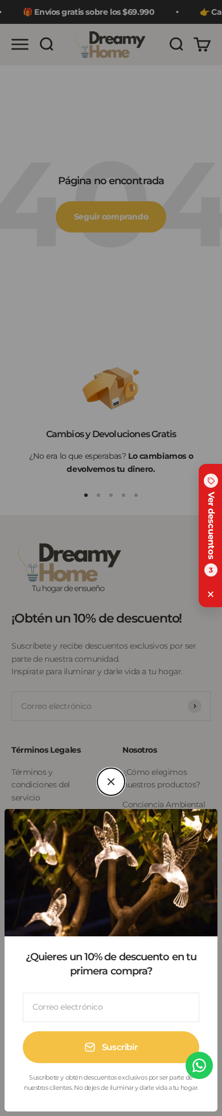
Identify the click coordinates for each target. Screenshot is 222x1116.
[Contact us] (199, 1065)
